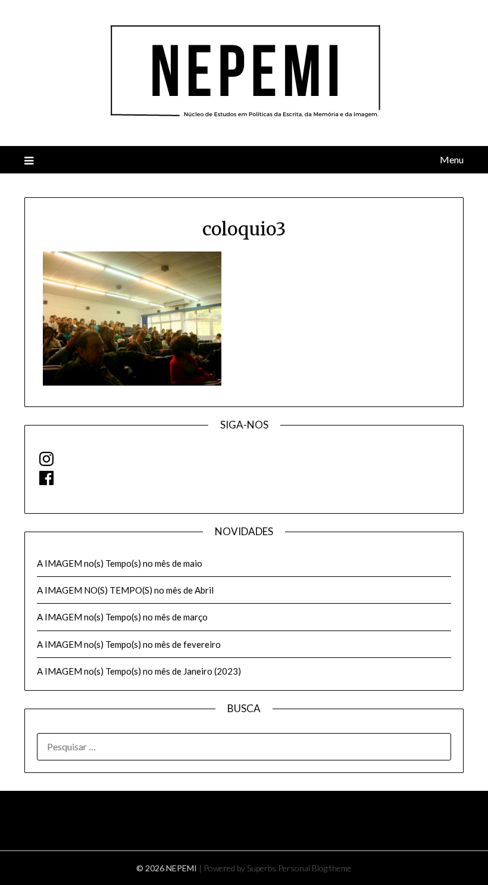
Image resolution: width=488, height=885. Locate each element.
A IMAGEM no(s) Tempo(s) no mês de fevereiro (129, 644)
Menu (452, 159)
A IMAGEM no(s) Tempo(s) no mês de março (122, 616)
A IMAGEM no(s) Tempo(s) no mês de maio (119, 563)
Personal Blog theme (315, 868)
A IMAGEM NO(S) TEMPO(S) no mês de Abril (125, 590)
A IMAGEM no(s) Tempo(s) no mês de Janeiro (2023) (139, 671)
